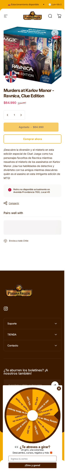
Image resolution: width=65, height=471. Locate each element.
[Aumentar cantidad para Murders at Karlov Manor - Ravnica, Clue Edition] (21, 115)
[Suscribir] (52, 382)
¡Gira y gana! (32, 465)
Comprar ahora (32, 138)
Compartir (14, 203)
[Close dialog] (59, 388)
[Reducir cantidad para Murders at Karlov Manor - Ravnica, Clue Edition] (7, 115)
